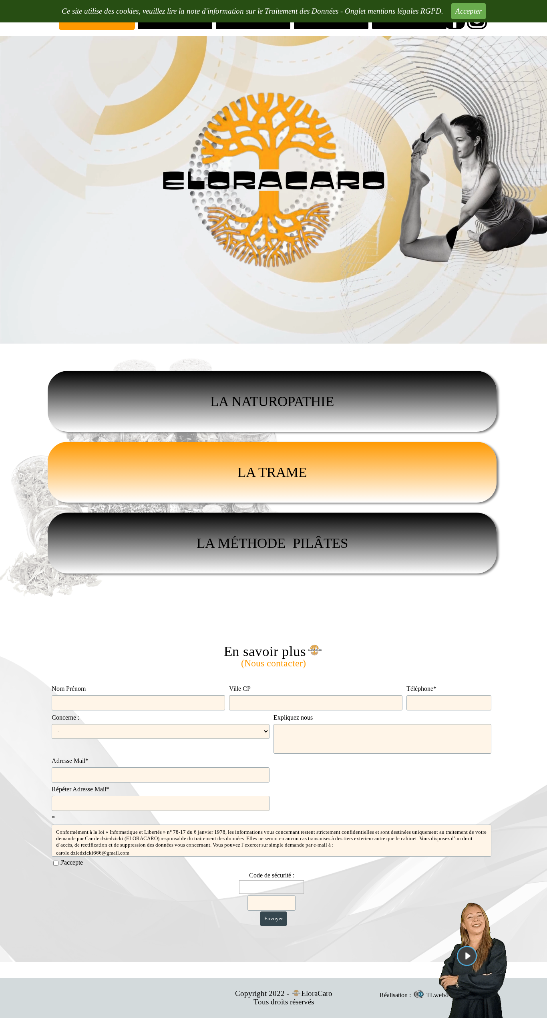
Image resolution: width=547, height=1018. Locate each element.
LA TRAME (272, 472)
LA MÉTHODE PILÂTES (272, 543)
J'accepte (71, 862)
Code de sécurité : (271, 875)
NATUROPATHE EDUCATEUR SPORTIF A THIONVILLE (273, 355)
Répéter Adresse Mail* (80, 789)
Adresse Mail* (70, 760)
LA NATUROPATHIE (272, 401)
